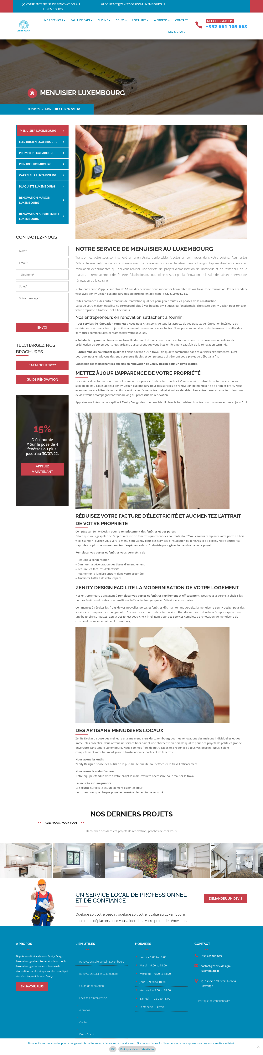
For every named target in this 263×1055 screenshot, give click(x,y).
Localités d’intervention (93, 998)
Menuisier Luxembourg (38, 130)
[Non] (258, 1047)
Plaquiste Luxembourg (37, 186)
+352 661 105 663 (226, 26)
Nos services (53, 20)
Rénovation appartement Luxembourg (39, 216)
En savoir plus (32, 986)
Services (34, 109)
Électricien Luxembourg (38, 142)
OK (113, 1049)
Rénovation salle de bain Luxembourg (101, 961)
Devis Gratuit (87, 1034)
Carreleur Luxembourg (37, 175)
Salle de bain (80, 20)
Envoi (42, 327)
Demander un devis (225, 898)
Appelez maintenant (42, 469)
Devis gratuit (178, 31)
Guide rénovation (42, 379)
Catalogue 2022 (42, 365)
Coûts (120, 20)
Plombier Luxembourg (36, 153)
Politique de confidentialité (214, 1001)
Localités (139, 20)
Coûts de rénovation (91, 986)
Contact (181, 20)
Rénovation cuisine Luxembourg (98, 973)
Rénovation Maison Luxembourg (34, 200)
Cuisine (103, 20)
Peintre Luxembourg (35, 164)
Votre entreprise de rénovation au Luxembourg (53, 6)
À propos (161, 20)
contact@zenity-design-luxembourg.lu (135, 4)
